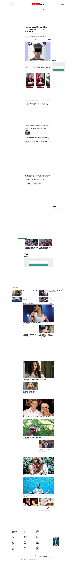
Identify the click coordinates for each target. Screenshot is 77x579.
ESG (12, 535)
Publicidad (22, 559)
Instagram (63, 4)
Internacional (13, 533)
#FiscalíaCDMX (33, 182)
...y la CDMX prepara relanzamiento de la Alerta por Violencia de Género (45, 248)
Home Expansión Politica (14, 531)
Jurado (36, 552)
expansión (53, 9)
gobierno (23, 9)
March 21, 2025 (39, 186)
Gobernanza (25, 551)
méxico (28, 9)
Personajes (37, 550)
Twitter (61, 4)
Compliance (25, 559)
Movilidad (25, 552)
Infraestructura (25, 545)
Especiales (37, 537)
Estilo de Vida (37, 551)
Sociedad (48, 9)
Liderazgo (37, 535)
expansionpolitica (37, 556)
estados (40, 9)
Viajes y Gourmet (13, 551)
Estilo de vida (25, 534)
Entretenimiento (25, 538)
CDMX (36, 9)
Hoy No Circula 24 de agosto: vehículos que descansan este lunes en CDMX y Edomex (58, 209)
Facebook (64, 4)
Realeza (12, 548)
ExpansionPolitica (38, 556)
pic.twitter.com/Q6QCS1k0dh (40, 184)
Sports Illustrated (38, 539)
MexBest (37, 546)
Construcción (25, 544)
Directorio (38, 559)
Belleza (24, 533)
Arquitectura (25, 546)
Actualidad (37, 534)
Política (13, 539)
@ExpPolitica (33, 62)
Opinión (12, 544)
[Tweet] (48, 39)
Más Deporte (37, 543)
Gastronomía (37, 547)
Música (24, 540)
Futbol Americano (38, 541)
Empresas (13, 530)
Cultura (24, 529)
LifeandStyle (13, 537)
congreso (32, 9)
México (12, 540)
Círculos (13, 549)
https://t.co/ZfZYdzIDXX (30, 184)
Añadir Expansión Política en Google (40, 39)
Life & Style (25, 536)
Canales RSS (34, 559)
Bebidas (37, 548)
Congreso (13, 541)
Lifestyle (37, 544)
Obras (25, 543)
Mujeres (13, 536)
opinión (44, 9)
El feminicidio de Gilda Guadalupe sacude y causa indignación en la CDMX (31, 248)
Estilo (24, 537)
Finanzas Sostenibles (38, 529)
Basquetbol (37, 542)
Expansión (13, 529)
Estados (13, 543)
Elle (24, 531)
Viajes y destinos (37, 549)
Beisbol (36, 540)
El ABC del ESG (37, 531)
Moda (12, 550)
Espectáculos (13, 547)
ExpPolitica (35, 556)
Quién (13, 546)
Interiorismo (25, 547)
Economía (13, 532)
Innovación (37, 530)
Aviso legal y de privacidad (30, 559)
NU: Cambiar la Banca (56, 545)
